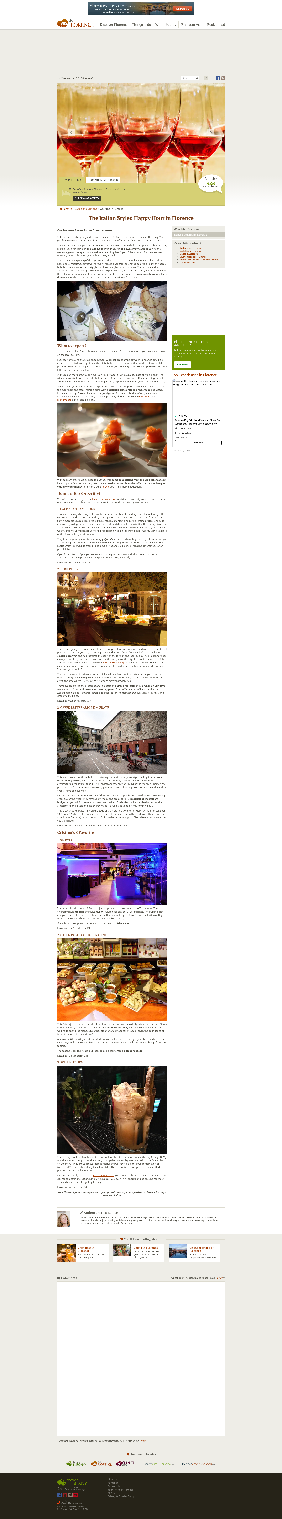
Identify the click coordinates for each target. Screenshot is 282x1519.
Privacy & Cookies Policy (121, 1496)
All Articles (113, 1493)
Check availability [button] (87, 198)
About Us (113, 1479)
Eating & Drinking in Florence (190, 234)
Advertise (113, 1483)
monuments (64, 400)
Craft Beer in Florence (191, 250)
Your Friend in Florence (120, 1489)
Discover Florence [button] (113, 24)
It (210, 78)
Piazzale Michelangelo (115, 662)
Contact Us (114, 1486)
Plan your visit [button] (192, 24)
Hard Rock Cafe (187, 262)
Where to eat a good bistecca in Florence (200, 259)
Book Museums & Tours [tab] (103, 179)
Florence (67, 208)
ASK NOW (182, 364)
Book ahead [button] (216, 24)
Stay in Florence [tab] (72, 179)
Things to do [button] (141, 24)
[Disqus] (141, 1320)
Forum (219, 1278)
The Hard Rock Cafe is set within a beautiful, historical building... (203, 1254)
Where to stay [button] (165, 24)
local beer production (104, 499)
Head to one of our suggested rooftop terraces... (92, 1256)
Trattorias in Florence (190, 248)
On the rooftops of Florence (193, 256)
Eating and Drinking (86, 208)
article (106, 486)
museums (144, 396)
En (206, 78)
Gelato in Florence (189, 253)
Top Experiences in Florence (194, 374)
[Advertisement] (141, 51)
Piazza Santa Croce (103, 1175)
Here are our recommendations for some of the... (137, 1254)
